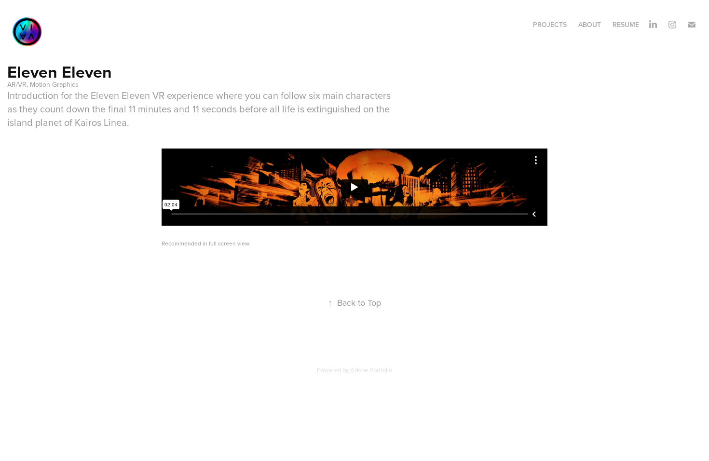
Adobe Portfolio (371, 370)
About (589, 24)
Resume (626, 24)
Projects (550, 24)
